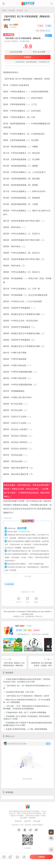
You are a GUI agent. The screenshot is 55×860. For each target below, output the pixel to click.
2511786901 (33, 538)
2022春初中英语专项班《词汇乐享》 (20, 692)
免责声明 (27, 821)
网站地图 (37, 821)
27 (31, 630)
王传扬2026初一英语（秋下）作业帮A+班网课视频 (26, 712)
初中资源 (12, 10)
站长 (11, 24)
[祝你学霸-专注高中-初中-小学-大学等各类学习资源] (27, 806)
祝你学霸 (28, 825)
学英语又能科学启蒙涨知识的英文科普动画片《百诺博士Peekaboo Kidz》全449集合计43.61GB (27, 680)
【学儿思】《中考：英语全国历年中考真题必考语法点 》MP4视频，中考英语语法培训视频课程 (27, 707)
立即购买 (27, 57)
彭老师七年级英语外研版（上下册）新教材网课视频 (26, 729)
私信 (49, 26)
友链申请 (18, 821)
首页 (5, 10)
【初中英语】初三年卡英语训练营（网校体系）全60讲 (27, 18)
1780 (20, 630)
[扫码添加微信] (51, 838)
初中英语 (20, 10)
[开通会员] (51, 832)
